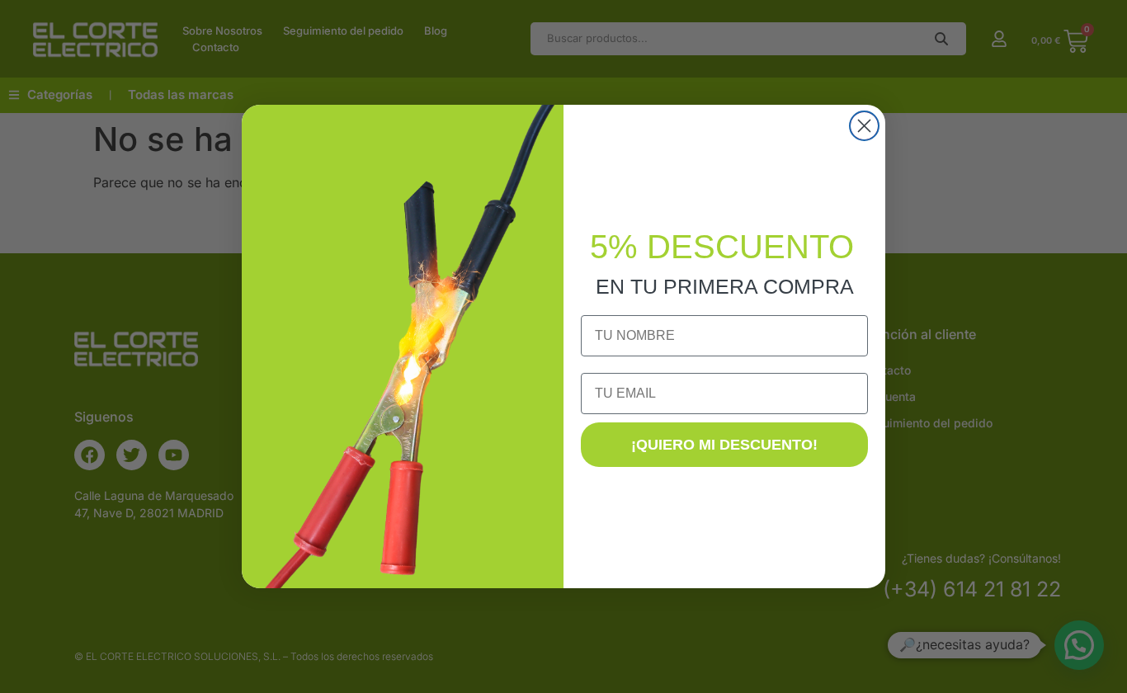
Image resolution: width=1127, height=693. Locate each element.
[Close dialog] (864, 125)
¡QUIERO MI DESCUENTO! (724, 444)
